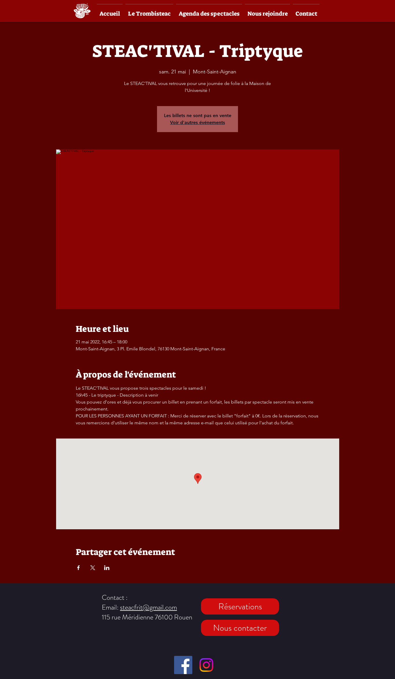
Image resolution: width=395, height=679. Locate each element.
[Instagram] (206, 665)
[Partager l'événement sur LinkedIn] (107, 567)
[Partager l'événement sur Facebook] (78, 567)
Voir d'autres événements (197, 122)
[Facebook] (183, 665)
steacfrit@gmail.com (148, 607)
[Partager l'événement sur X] (92, 567)
